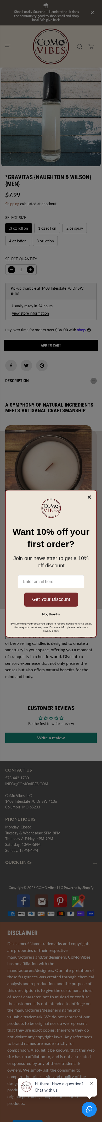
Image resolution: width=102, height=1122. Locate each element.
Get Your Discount (51, 599)
